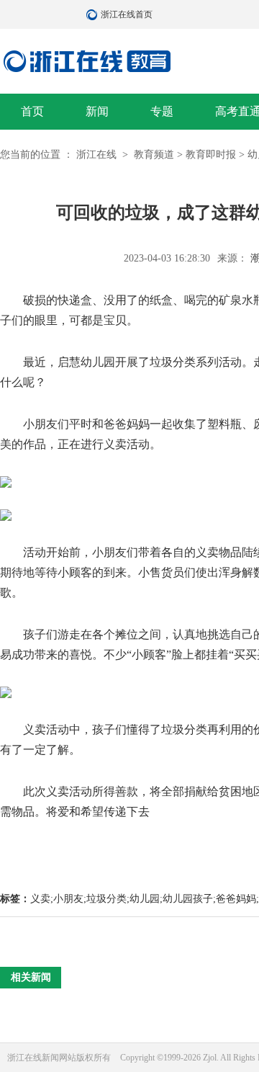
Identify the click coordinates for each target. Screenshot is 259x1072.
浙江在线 (97, 154)
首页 (32, 111)
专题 (161, 111)
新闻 (97, 111)
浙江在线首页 (93, 14)
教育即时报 (211, 154)
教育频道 (154, 154)
